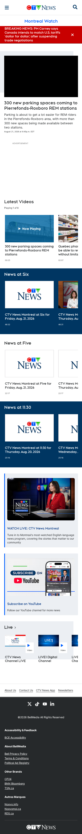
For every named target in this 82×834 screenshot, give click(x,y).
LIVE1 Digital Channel (47, 659)
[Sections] (7, 7)
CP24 (8, 779)
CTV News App (45, 690)
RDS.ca (9, 813)
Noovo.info (11, 804)
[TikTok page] (37, 704)
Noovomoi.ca (13, 808)
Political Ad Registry (17, 762)
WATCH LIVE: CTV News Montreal (33, 528)
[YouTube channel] (45, 704)
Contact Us (26, 690)
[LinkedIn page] (52, 704)
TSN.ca (9, 788)
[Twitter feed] (29, 704)
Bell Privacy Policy (16, 753)
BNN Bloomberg (15, 783)
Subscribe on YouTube (24, 604)
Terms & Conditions (17, 758)
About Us (10, 690)
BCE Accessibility (15, 737)
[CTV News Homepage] (41, 7)
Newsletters (65, 690)
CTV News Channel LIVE (15, 659)
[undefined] (29, 238)
